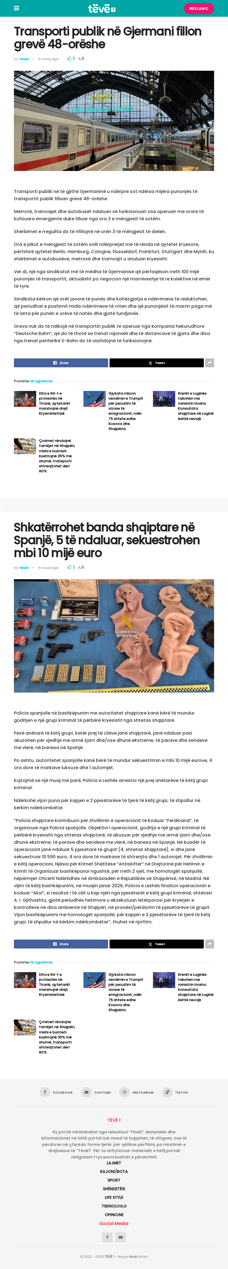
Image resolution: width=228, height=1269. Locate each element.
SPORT (114, 1180)
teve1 (24, 59)
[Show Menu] (16, 8)
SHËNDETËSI (114, 1189)
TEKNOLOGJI (114, 1206)
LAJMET (114, 1163)
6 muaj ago (48, 59)
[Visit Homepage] (101, 8)
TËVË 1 (109, 1256)
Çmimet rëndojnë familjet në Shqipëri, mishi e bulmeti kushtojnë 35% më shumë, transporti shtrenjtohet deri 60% (57, 456)
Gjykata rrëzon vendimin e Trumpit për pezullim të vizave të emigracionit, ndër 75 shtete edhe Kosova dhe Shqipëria (125, 411)
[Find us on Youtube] (120, 1237)
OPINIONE (114, 1214)
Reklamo (199, 8)
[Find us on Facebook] (107, 1237)
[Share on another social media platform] (209, 362)
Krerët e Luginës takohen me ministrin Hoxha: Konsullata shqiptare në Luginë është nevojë (196, 406)
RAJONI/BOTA (114, 1171)
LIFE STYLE (114, 1197)
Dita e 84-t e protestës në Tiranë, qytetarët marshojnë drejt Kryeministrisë (54, 403)
